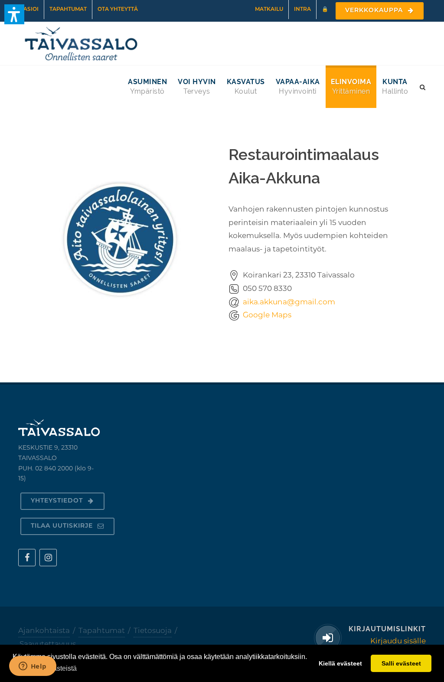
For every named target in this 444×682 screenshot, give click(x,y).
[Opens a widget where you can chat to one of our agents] (32, 667)
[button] (14, 14)
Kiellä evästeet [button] (340, 663)
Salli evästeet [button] (401, 663)
